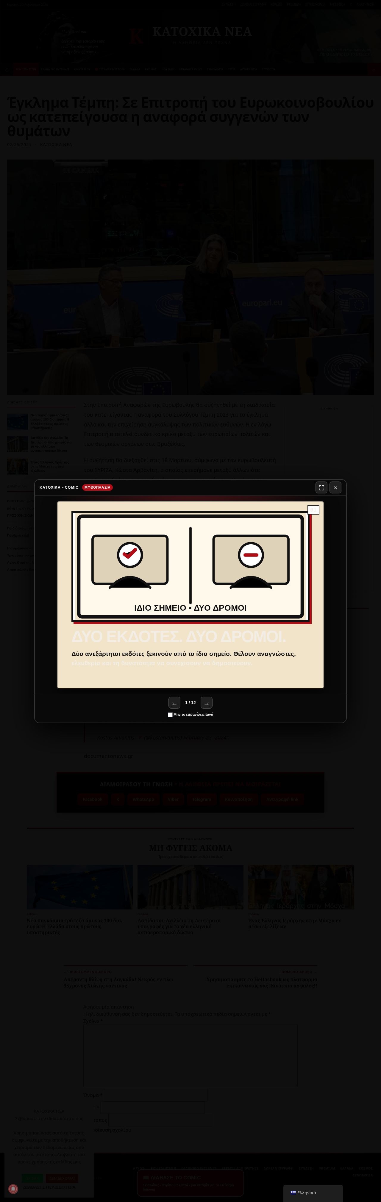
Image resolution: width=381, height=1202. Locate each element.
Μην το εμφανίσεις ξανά (193, 714)
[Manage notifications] (13, 1189)
